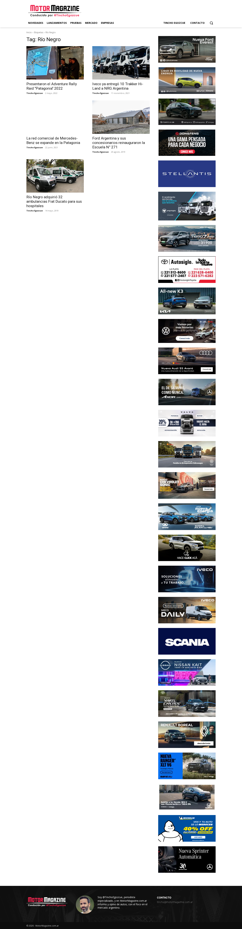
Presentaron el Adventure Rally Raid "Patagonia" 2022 (51, 86)
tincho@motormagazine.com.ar (175, 901)
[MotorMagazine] (54, 11)
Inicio (29, 32)
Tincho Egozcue (34, 93)
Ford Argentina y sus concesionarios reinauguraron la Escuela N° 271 (118, 142)
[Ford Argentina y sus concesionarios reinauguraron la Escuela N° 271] (121, 117)
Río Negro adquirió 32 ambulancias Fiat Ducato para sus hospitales (54, 201)
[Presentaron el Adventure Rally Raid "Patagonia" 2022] (55, 63)
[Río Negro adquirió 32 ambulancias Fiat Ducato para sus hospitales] (55, 176)
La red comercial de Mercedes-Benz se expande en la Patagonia (53, 140)
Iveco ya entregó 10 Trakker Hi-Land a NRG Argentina (117, 86)
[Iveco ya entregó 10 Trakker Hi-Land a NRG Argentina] (121, 63)
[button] (211, 23)
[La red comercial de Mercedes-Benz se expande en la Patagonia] (55, 117)
